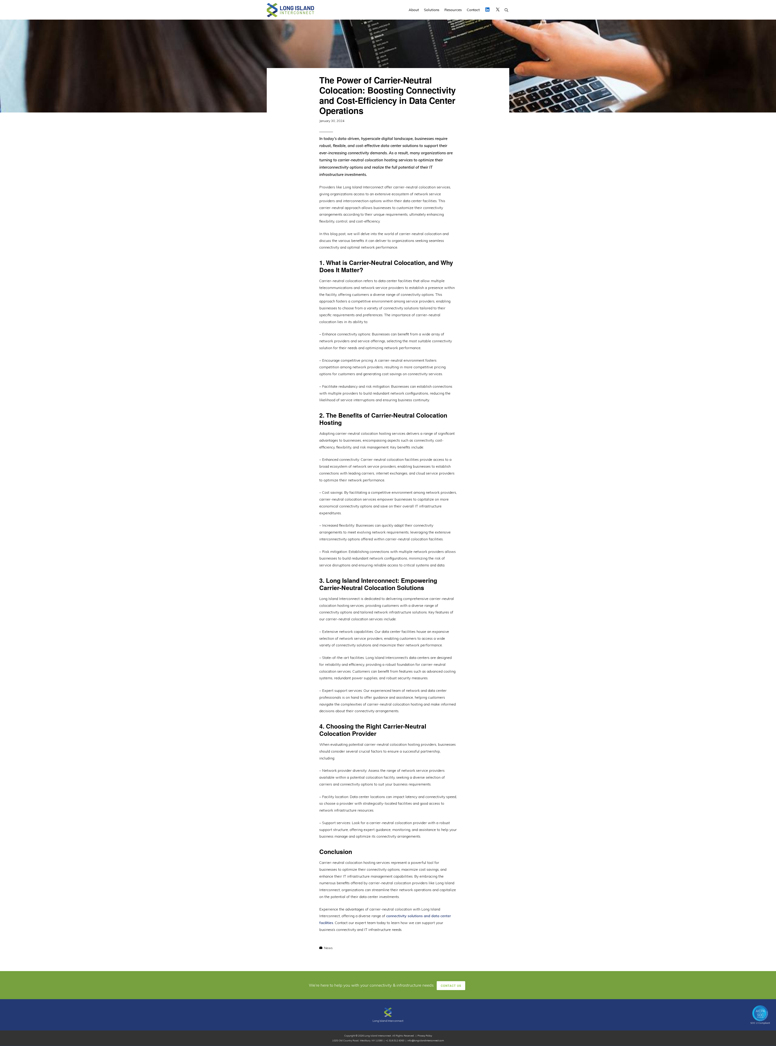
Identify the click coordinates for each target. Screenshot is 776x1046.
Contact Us (451, 986)
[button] (506, 9)
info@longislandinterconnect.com (425, 1040)
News (328, 948)
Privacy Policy (425, 1035)
